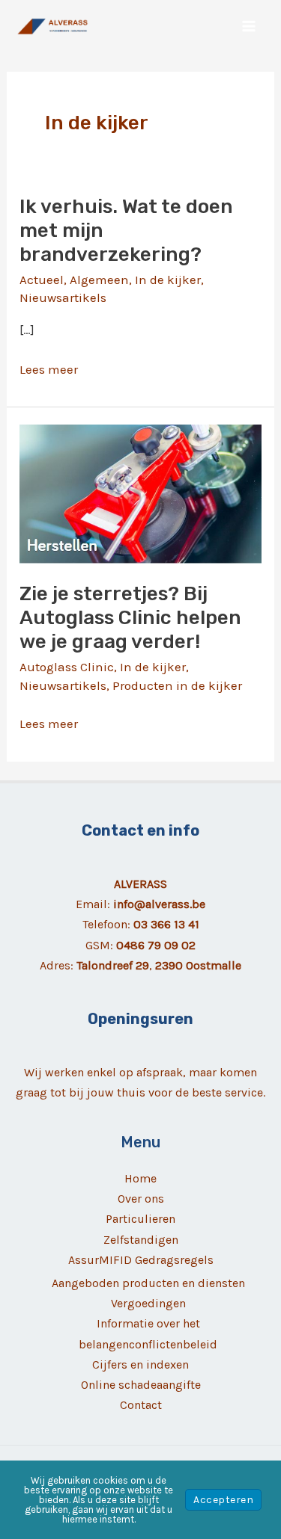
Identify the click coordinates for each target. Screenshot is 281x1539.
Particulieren (140, 1219)
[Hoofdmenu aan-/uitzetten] (249, 26)
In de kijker (168, 279)
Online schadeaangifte (141, 1385)
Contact (141, 1405)
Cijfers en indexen (140, 1364)
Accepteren (223, 1499)
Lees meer (48, 370)
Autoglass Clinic (66, 666)
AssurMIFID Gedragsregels (141, 1260)
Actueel (41, 279)
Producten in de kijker (177, 685)
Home (140, 1178)
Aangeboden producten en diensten (148, 1283)
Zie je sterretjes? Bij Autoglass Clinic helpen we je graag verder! (130, 617)
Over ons (141, 1198)
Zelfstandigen (140, 1240)
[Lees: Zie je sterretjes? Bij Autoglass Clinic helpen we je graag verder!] (140, 492)
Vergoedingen (148, 1303)
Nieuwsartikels (62, 297)
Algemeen (99, 279)
